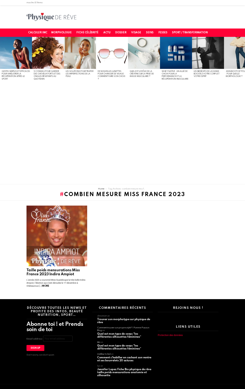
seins (150, 32)
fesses (162, 32)
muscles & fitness (34, 3)
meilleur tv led (103, 354)
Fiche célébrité (87, 32)
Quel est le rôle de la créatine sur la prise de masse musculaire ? (142, 74)
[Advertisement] (16, 132)
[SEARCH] (218, 33)
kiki (98, 342)
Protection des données (170, 335)
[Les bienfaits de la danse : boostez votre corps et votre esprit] (208, 53)
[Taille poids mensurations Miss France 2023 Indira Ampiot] (56, 236)
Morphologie (61, 32)
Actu (106, 32)
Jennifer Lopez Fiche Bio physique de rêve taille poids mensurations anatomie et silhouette (124, 372)
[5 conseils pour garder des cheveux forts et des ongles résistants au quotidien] (48, 53)
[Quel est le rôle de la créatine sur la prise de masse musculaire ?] (144, 53)
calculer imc (37, 32)
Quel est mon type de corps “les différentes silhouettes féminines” (119, 335)
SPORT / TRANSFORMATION (190, 32)
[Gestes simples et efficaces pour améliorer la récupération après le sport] (16, 53)
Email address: (34, 339)
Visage (136, 32)
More (45, 286)
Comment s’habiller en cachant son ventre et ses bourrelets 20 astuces (124, 359)
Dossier (120, 32)
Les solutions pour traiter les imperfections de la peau (79, 74)
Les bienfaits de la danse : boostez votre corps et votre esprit (207, 74)
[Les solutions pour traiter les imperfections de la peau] (80, 53)
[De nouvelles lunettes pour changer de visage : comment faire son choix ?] (112, 53)
